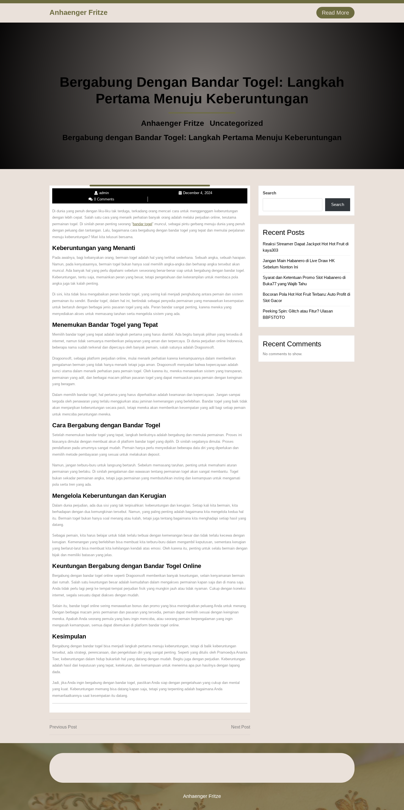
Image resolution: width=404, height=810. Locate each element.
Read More (335, 13)
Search (269, 193)
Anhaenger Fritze (78, 12)
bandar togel (142, 224)
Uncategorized (236, 123)
